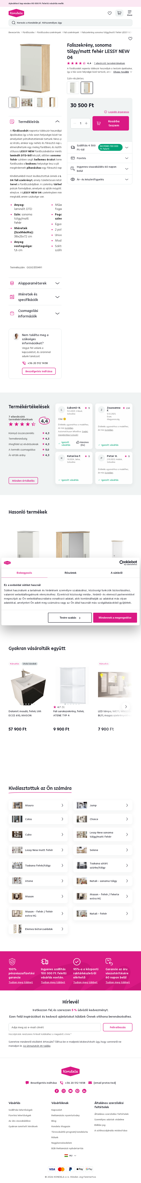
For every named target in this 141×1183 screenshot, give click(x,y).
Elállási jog (99, 1124)
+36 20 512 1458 (38, 363)
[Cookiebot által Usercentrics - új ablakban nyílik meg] (122, 562)
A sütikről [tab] (116, 572)
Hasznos (84, 443)
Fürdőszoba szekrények (49, 32)
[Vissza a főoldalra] (16, 13)
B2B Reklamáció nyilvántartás (67, 1148)
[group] (35, 68)
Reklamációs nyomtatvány (65, 1115)
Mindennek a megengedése (115, 617)
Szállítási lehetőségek (20, 1109)
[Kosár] (119, 13)
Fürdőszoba (28, 32)
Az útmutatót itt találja (36, 1045)
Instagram (64, 1091)
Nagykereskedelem (61, 1142)
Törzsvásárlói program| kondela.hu (69, 1131)
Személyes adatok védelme (109, 1119)
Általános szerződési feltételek (111, 1113)
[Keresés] (13, 22)
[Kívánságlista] (110, 13)
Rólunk (54, 1137)
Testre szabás (68, 617)
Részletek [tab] (71, 572)
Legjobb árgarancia (118, 111)
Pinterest (77, 1091)
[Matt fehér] (73, 88)
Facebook (57, 1091)
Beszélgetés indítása (38, 371)
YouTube (70, 1091)
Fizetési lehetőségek (20, 1115)
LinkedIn (84, 1091)
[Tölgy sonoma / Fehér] (87, 88)
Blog (53, 1120)
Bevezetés (14, 32)
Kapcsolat (56, 1109)
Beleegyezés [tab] (24, 572)
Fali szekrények (71, 32)
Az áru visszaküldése (20, 1120)
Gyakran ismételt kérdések (23, 1126)
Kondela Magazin (60, 1126)
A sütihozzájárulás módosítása (110, 1130)
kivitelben (69, 428)
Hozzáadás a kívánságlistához (130, 38)
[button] (99, 147)
